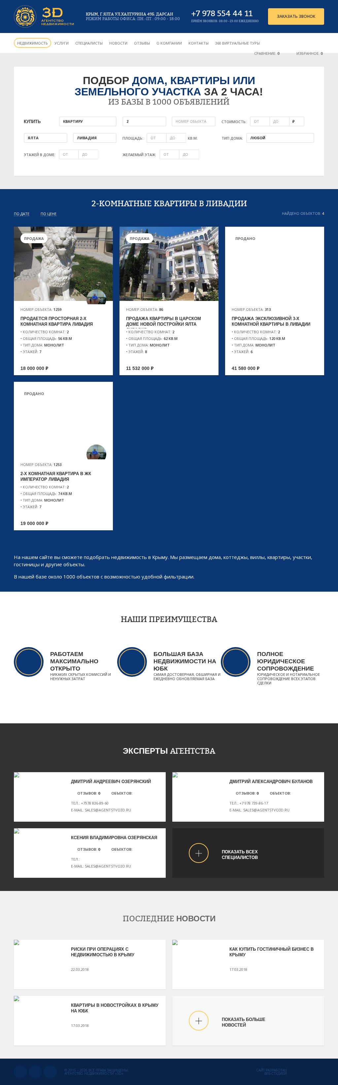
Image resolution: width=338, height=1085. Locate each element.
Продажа (34, 238)
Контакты (198, 43)
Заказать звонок (296, 16)
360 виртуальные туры (237, 43)
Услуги (61, 43)
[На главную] (44, 16)
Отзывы (142, 43)
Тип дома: (232, 138)
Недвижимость (32, 43)
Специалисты (89, 43)
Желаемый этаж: (139, 154)
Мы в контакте (20, 1071)
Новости (118, 43)
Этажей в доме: (39, 154)
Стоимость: (234, 121)
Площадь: (132, 138)
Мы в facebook (50, 1071)
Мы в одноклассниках (35, 1071)
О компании (169, 43)
